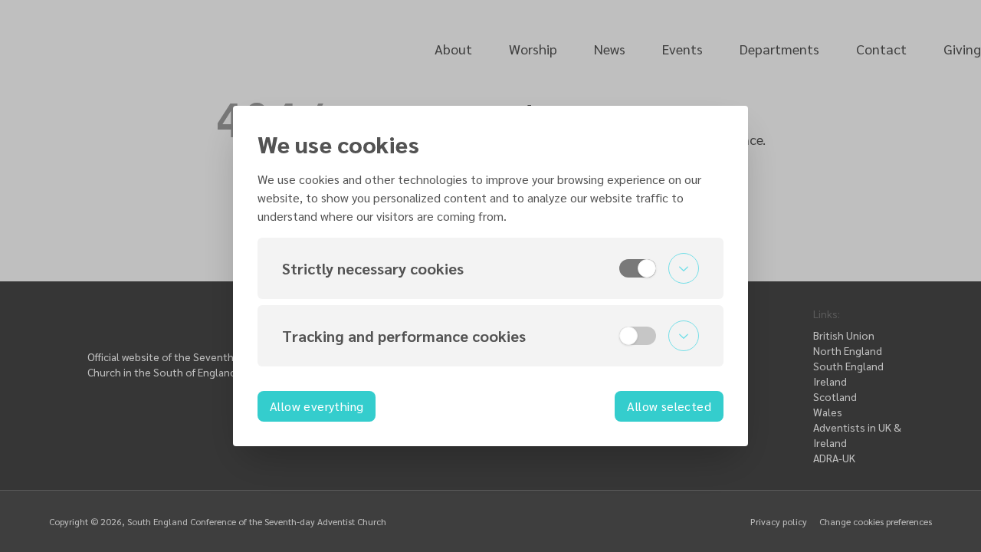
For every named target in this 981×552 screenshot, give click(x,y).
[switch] (637, 268)
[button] (490, 268)
